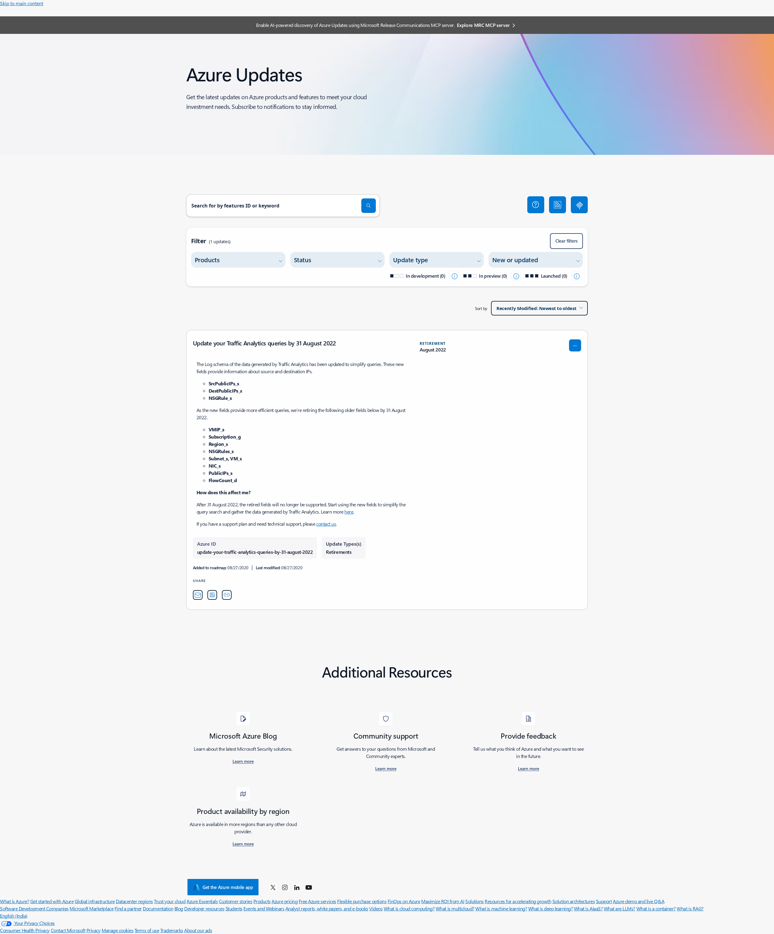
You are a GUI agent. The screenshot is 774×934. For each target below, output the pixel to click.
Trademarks (171, 930)
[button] (535, 204)
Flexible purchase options (361, 901)
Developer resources (204, 908)
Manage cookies (117, 930)
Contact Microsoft (68, 930)
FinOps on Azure (404, 901)
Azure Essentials (202, 901)
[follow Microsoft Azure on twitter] (273, 887)
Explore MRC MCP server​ (483, 25)
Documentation (158, 908)
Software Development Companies (34, 908)
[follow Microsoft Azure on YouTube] (308, 887)
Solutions (474, 901)
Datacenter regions (134, 901)
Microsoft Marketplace (91, 908)
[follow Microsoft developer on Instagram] (284, 887)
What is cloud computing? (409, 908)
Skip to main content (21, 3)
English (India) (14, 916)
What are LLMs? (619, 908)
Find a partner (128, 908)
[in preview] (516, 276)
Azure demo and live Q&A (638, 901)
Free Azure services (317, 901)
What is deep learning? (550, 908)
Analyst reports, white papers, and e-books (326, 908)
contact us (326, 524)
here (348, 511)
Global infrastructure (95, 901)
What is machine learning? (501, 908)
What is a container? (656, 908)
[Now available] (576, 276)
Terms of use (147, 930)
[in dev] (454, 276)
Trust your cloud (169, 901)
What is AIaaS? (588, 908)
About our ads (198, 930)
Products (262, 901)
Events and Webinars (263, 908)
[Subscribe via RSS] (557, 204)
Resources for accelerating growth (518, 901)
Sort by (481, 308)
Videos (375, 908)
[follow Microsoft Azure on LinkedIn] (297, 887)
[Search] (368, 205)
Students (234, 908)
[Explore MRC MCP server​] (579, 204)
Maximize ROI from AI (442, 901)
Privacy (93, 930)
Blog (178, 908)
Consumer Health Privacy (25, 930)
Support (604, 901)
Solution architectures (573, 901)
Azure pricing (285, 901)
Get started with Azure (51, 901)
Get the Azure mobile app (228, 887)
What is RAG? (690, 908)
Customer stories (235, 901)
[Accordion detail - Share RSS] (212, 595)
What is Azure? (14, 901)
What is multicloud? (455, 908)
